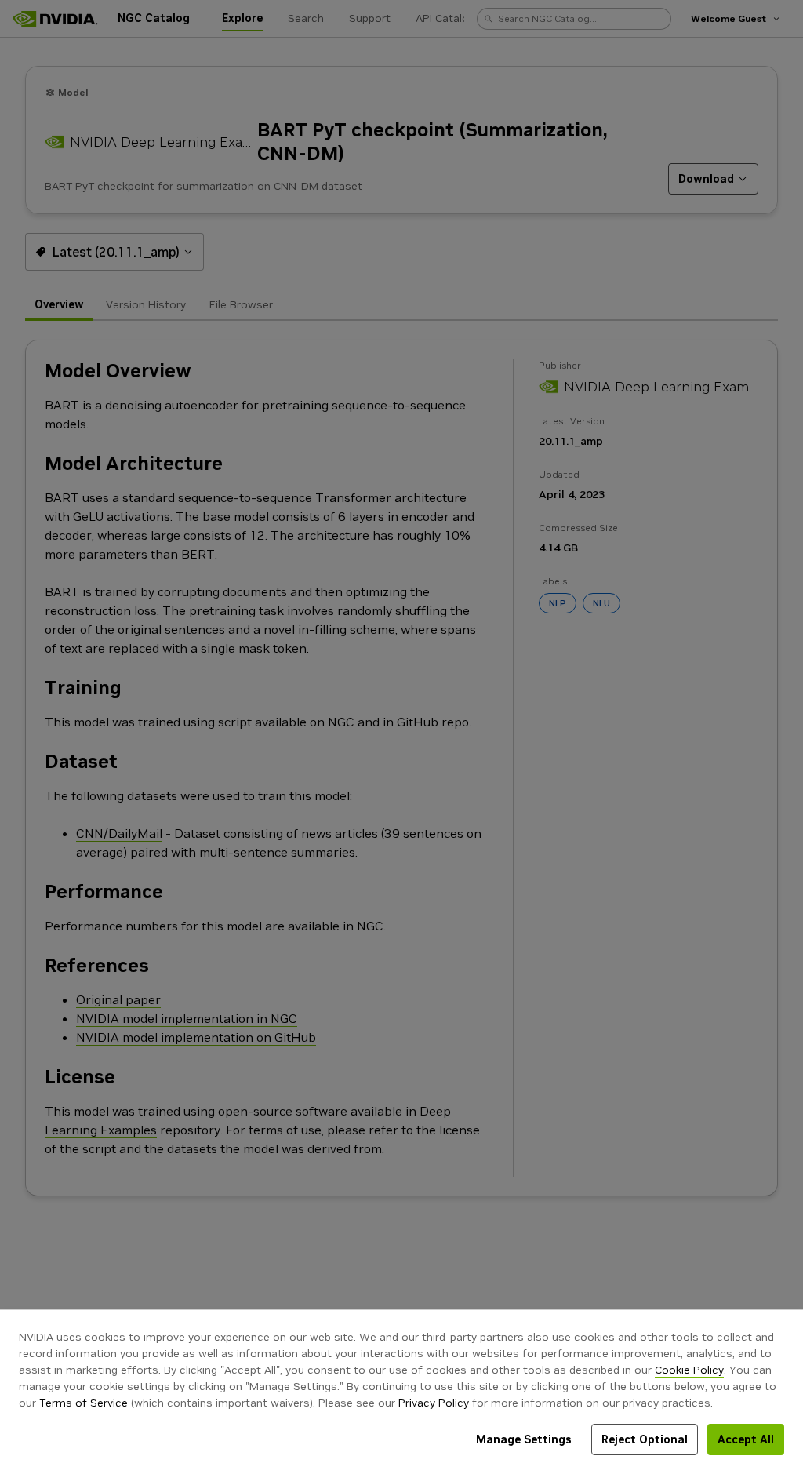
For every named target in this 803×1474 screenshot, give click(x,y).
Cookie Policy (689, 1370)
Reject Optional (644, 1439)
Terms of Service (83, 1403)
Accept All (746, 1439)
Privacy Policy (433, 1403)
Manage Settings (524, 1439)
